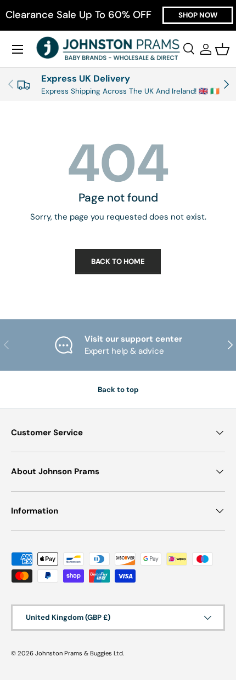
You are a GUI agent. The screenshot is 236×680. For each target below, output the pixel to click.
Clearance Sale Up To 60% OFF (78, 15)
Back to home (118, 261)
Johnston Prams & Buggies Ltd (79, 653)
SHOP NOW (197, 15)
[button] (222, 49)
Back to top (118, 389)
